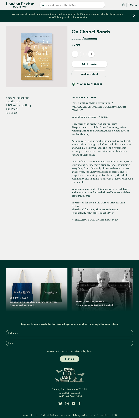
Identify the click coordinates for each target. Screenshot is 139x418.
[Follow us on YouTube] (73, 403)
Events (34, 415)
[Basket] (123, 5)
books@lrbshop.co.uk (59, 17)
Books (25, 415)
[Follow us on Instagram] (67, 403)
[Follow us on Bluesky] (60, 403)
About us (65, 415)
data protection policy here (78, 351)
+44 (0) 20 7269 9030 (69, 396)
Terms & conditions (99, 415)
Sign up (69, 358)
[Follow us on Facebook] (79, 403)
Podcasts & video (49, 415)
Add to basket (89, 64)
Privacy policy (80, 415)
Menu (133, 5)
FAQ (114, 415)
